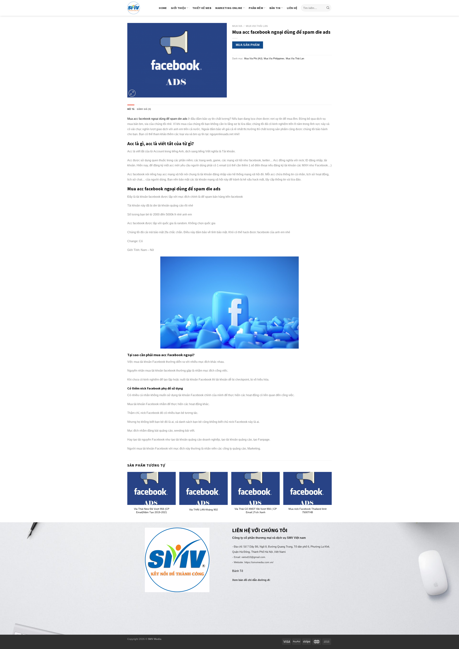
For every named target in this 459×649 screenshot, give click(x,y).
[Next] (331, 497)
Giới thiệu (178, 8)
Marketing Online (228, 8)
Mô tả (130, 109)
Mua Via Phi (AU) (253, 58)
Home (163, 8)
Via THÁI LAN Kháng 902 (203, 509)
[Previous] (127, 497)
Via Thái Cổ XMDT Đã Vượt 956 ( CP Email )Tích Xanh (256, 510)
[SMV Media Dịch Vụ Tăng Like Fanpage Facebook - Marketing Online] (136, 8)
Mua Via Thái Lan (257, 26)
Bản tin (274, 8)
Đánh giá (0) (144, 109)
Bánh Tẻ (237, 570)
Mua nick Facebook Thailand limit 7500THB (307, 510)
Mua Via (237, 26)
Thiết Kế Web (201, 8)
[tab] (130, 109)
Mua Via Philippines (274, 58)
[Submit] (328, 8)
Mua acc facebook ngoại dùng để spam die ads (157, 118)
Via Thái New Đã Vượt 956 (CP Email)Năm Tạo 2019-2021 (151, 510)
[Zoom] (132, 93)
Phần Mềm (256, 8)
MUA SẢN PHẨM (248, 44)
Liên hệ (292, 8)
